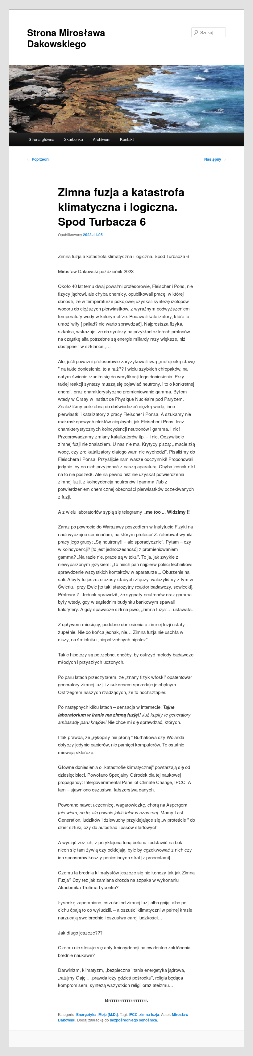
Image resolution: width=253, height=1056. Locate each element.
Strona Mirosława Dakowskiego (66, 38)
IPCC (133, 1014)
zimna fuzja (149, 1014)
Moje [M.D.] (108, 1014)
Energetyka (86, 1014)
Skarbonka (73, 139)
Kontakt (127, 139)
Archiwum (101, 139)
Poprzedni (38, 159)
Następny (215, 159)
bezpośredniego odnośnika (133, 1020)
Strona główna (41, 139)
